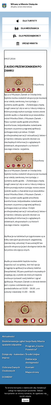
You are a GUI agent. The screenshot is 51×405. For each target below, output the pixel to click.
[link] (4, 6)
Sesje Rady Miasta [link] (35, 341)
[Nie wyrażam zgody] (47, 394)
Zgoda (25, 400)
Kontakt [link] (30, 367)
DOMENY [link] (7, 377)
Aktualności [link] (8, 336)
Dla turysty (29, 21)
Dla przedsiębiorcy (29, 36)
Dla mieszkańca (29, 28)
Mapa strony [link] (32, 372)
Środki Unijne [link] (33, 354)
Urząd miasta (30, 43)
